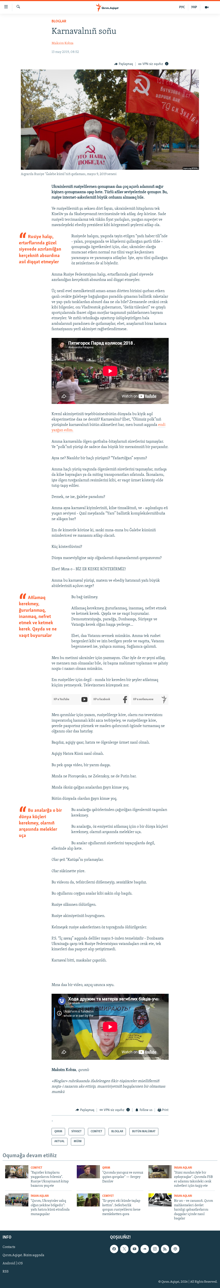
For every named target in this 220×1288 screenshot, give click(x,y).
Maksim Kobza (62, 43)
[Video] (206, 7)
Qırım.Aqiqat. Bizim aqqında (23, 1255)
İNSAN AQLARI (183, 1167)
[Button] (123, 64)
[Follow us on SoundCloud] (145, 1249)
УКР (194, 7)
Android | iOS (13, 1263)
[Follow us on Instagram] (155, 1249)
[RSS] (165, 1249)
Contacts (9, 1247)
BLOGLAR (59, 21)
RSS (6, 1272)
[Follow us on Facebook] (114, 1249)
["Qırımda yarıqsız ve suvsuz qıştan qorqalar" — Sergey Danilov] (88, 1171)
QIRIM (106, 1167)
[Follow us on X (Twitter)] (124, 1249)
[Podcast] (175, 1249)
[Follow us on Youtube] (134, 1249)
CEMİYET (36, 1167)
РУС (182, 7)
